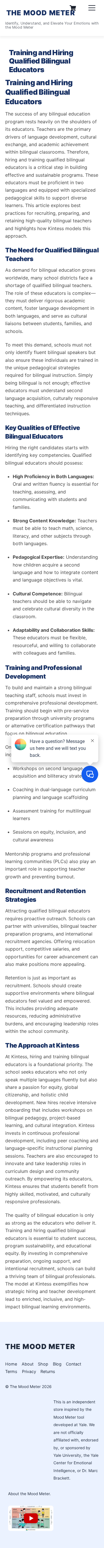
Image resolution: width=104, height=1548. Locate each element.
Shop (43, 1363)
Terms (11, 1371)
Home (11, 1363)
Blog (57, 1363)
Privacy (29, 1371)
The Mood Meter (25, 1386)
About (28, 1363)
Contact (73, 1363)
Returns (47, 1371)
